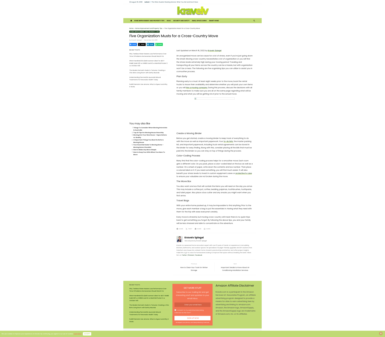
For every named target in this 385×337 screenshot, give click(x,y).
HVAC (169, 21)
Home (131, 28)
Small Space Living (199, 21)
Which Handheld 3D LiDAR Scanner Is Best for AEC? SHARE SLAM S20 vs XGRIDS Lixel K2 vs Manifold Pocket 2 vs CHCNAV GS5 (148, 63)
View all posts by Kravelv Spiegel (195, 241)
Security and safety (181, 21)
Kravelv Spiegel (136, 40)
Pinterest (191, 255)
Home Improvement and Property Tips (149, 21)
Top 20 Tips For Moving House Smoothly (148, 133)
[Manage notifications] (380, 333)
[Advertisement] (148, 105)
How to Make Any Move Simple (144, 150)
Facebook (198, 255)
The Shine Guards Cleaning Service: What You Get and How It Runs (174, 3)
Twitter (184, 255)
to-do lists (228, 141)
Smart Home (214, 21)
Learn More (78, 334)
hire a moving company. (197, 87)
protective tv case (244, 173)
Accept (87, 334)
